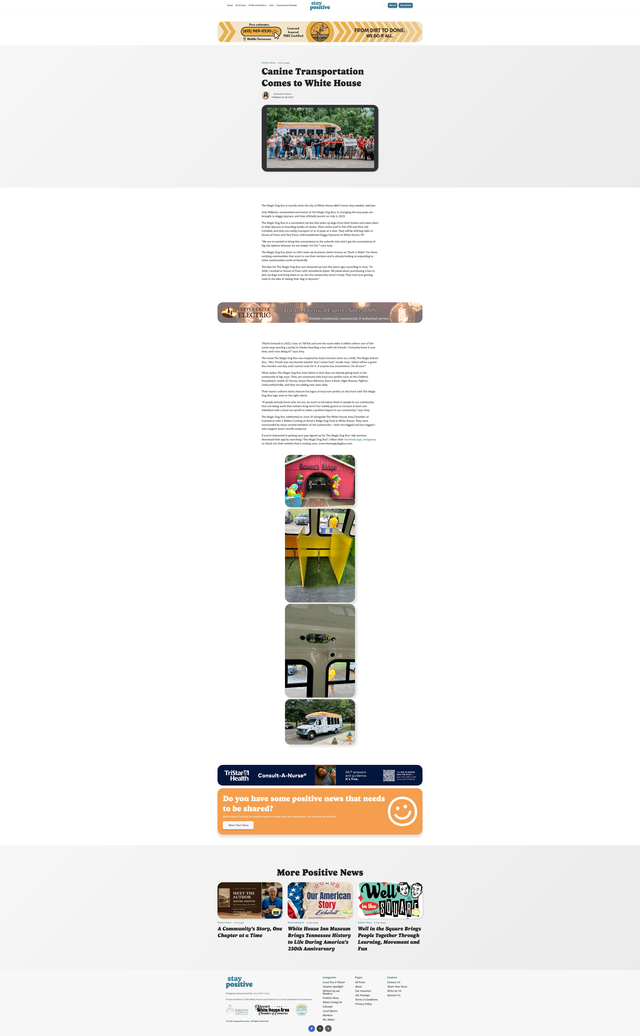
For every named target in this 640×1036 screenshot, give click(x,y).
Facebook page (353, 439)
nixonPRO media (261, 993)
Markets (327, 1015)
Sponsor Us (393, 995)
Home (230, 5)
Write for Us (394, 990)
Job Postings (362, 995)
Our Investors (363, 990)
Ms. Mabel (328, 1019)
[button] (311, 1028)
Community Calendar (286, 5)
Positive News (269, 63)
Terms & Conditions (366, 999)
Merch (392, 5)
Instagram (369, 439)
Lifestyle (327, 1006)
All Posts (360, 982)
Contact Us (393, 982)
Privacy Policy (363, 1003)
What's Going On (296, 922)
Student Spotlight (333, 986)
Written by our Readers (331, 992)
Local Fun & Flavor (334, 982)
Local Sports (330, 1010)
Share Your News (238, 825)
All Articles (240, 5)
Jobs (271, 5)
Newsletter (406, 5)
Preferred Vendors (257, 5)
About (358, 986)
